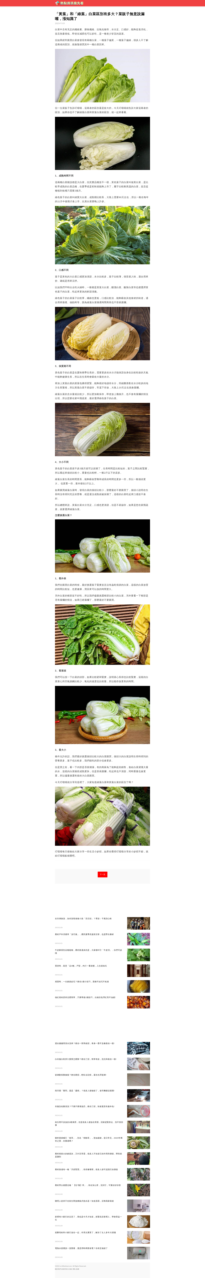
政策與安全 (65, 1269)
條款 (70, 1269)
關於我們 (58, 1269)
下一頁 (102, 874)
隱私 (74, 1269)
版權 (77, 1269)
